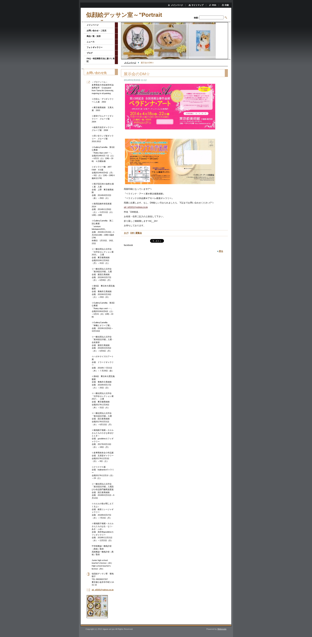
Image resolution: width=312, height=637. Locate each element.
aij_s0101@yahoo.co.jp (136, 207)
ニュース (91, 42)
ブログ (90, 53)
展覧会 (138, 233)
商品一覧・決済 (94, 36)
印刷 (227, 5)
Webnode (221, 629)
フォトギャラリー (95, 47)
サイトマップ (197, 5)
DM (132, 233)
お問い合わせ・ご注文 (97, 30)
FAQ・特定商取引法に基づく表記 (101, 59)
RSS (214, 5)
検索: (196, 18)
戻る (221, 251)
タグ (126, 233)
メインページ (130, 63)
